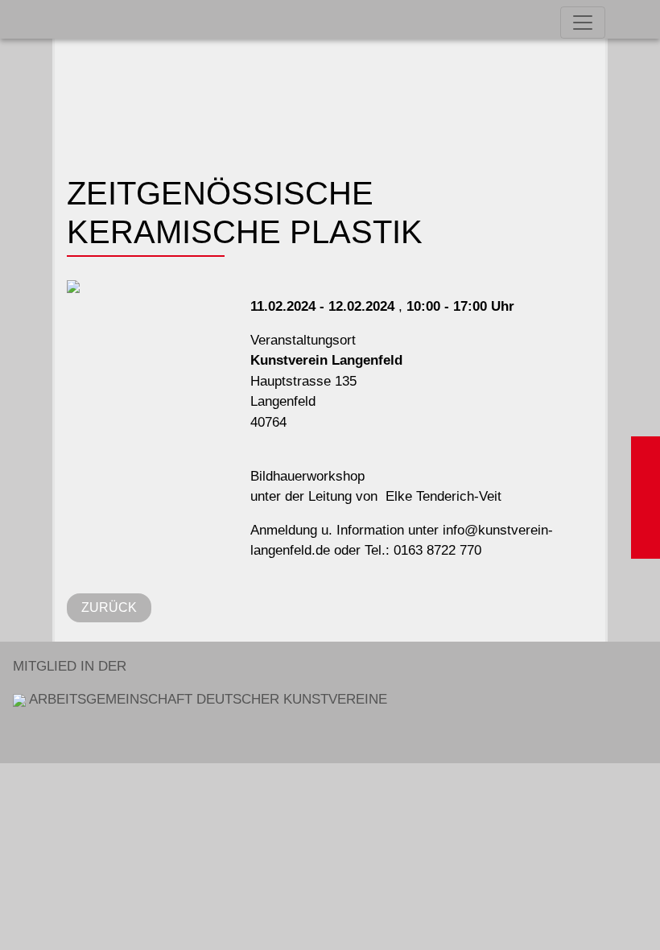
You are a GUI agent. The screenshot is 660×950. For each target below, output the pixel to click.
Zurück (109, 607)
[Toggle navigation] (582, 22)
